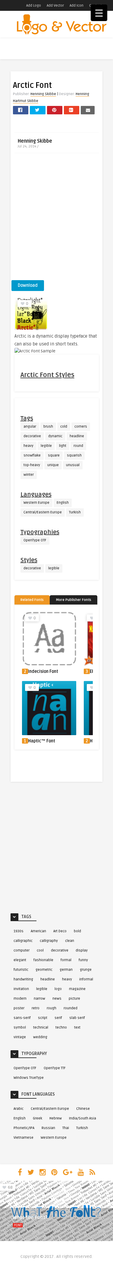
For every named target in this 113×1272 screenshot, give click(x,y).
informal (86, 979)
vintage (20, 1037)
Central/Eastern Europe (43, 512)
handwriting (23, 979)
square (54, 455)
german (66, 969)
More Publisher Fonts (73, 600)
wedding (40, 1037)
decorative (32, 436)
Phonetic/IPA (24, 1128)
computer (22, 950)
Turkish (75, 512)
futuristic (21, 969)
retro (35, 1008)
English (63, 502)
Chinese (83, 1108)
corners (80, 426)
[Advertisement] (56, 218)
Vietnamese (23, 1137)
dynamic (55, 436)
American (38, 931)
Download (28, 285)
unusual (73, 465)
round (78, 446)
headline (77, 436)
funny (83, 960)
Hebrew (55, 1118)
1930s (19, 931)
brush (48, 426)
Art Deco (60, 931)
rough (51, 1008)
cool (40, 950)
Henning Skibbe (43, 94)
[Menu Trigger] (99, 13)
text (77, 1027)
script (42, 1018)
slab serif (77, 1018)
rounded (70, 1008)
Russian (48, 1128)
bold (77, 931)
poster (19, 1008)
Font (18, 1225)
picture (74, 998)
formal (66, 960)
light (62, 446)
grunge (86, 969)
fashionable (43, 960)
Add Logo (33, 5)
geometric (44, 969)
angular (30, 426)
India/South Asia (82, 1118)
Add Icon (76, 5)
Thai (65, 1128)
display (82, 950)
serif (58, 1018)
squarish (74, 455)
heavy (28, 446)
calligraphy (49, 941)
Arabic (19, 1108)
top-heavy (32, 465)
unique (53, 465)
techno (61, 1027)
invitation (21, 989)
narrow (39, 998)
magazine (77, 989)
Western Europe (36, 502)
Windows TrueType (29, 1077)
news (56, 998)
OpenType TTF (55, 1068)
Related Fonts (32, 600)
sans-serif (22, 1018)
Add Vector (55, 5)
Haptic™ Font (41, 741)
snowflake (32, 455)
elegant (20, 960)
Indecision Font (43, 671)
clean (69, 941)
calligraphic (23, 941)
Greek (37, 1118)
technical (40, 1027)
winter (29, 474)
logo (58, 989)
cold (63, 426)
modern (20, 998)
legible (46, 446)
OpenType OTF (35, 540)
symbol (20, 1027)
